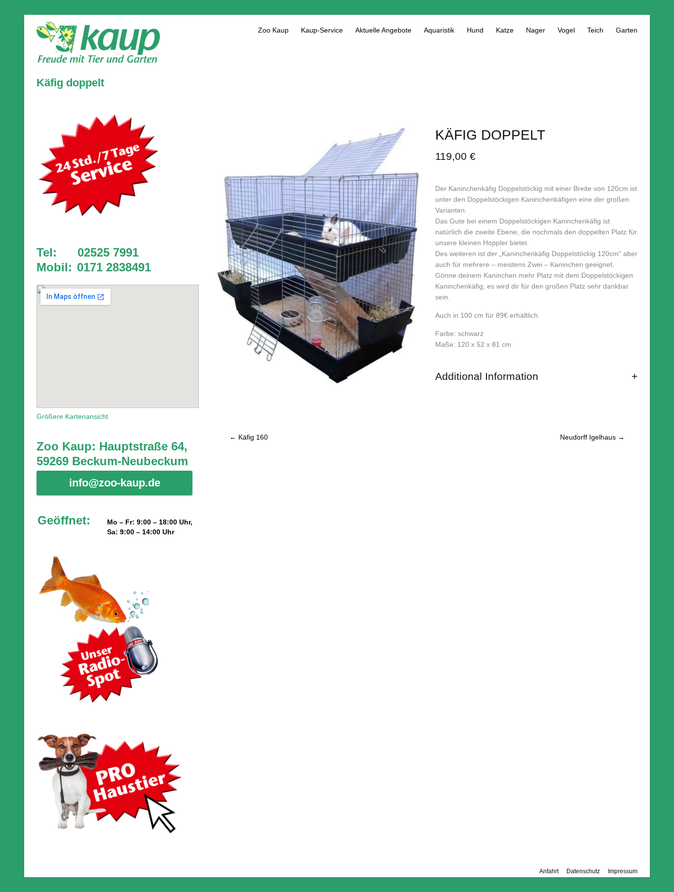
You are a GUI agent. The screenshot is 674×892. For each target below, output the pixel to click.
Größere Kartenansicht (72, 416)
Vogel (566, 30)
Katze (505, 30)
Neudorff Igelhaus (592, 437)
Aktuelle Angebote (383, 30)
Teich (595, 30)
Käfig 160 (248, 437)
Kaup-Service (322, 30)
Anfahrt (549, 871)
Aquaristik (439, 30)
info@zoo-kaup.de (114, 483)
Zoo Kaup (273, 30)
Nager (535, 30)
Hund (475, 30)
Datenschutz (583, 871)
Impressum (622, 871)
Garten (626, 30)
